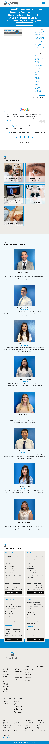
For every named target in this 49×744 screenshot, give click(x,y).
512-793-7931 (10, 611)
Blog (4, 679)
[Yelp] (3, 738)
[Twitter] (7, 737)
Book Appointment (24, 24)
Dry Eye (37, 62)
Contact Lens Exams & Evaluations (17, 674)
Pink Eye (37, 88)
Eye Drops (37, 67)
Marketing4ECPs (22, 742)
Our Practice (6, 669)
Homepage (5, 668)
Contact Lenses (38, 59)
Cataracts (37, 56)
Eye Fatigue (38, 70)
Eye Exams (37, 68)
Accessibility (6, 693)
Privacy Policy (6, 686)
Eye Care (37, 64)
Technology (38, 90)
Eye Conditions (38, 65)
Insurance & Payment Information (6, 673)
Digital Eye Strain (29, 675)
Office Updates (38, 85)
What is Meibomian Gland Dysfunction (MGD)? (39, 39)
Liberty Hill (5, 706)
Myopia (36, 84)
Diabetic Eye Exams (18, 671)
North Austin (6, 701)
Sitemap (5, 691)
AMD (36, 55)
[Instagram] (5, 737)
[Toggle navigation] (44, 3)
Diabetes (37, 61)
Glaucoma (37, 81)
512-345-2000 (10, 566)
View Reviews (24, 142)
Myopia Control (29, 671)
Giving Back (6, 678)
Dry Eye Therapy (29, 669)
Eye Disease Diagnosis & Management (28, 679)
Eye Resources (38, 75)
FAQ (4, 681)
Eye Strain (37, 77)
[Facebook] (3, 737)
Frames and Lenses (39, 80)
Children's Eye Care (39, 58)
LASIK (36, 83)
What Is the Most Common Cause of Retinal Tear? (39, 43)
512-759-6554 (31, 612)
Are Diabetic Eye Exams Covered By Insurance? (39, 47)
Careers (5, 676)
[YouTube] (9, 737)
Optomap (37, 87)
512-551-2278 (31, 566)
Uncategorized (38, 91)
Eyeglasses (37, 78)
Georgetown (6, 705)
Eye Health (37, 71)
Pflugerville (6, 703)
